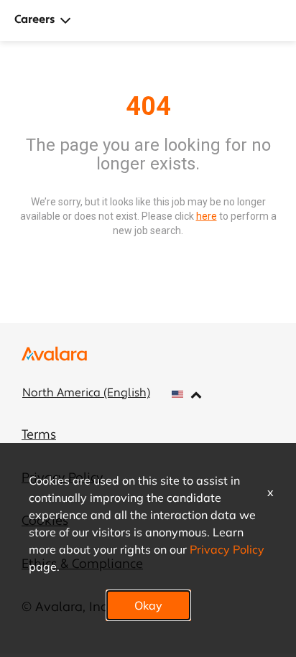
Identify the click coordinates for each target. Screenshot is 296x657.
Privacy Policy (227, 548)
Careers (34, 20)
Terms (39, 435)
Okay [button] (148, 604)
